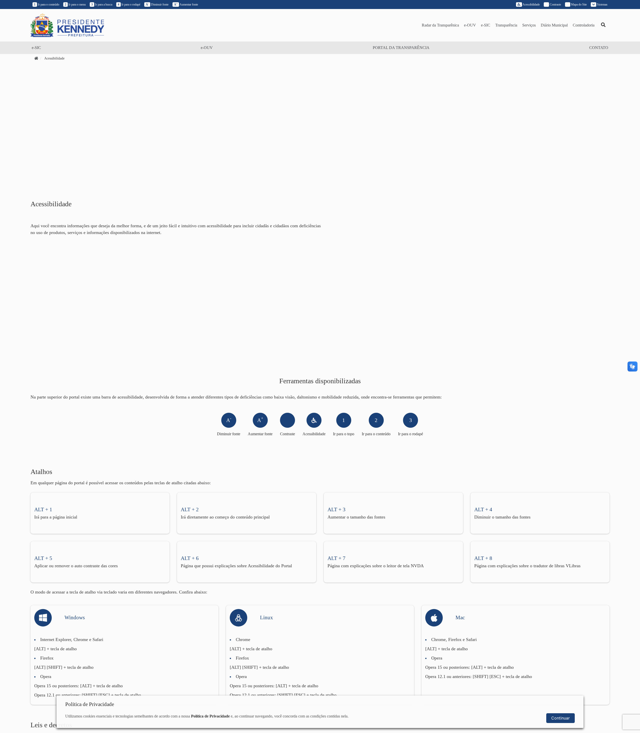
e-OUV (470, 25)
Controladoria (583, 25)
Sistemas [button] (602, 4)
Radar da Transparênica (440, 25)
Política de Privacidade (210, 716)
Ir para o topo (343, 426)
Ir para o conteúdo (46, 4)
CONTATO (598, 48)
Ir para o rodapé (129, 4)
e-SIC (485, 25)
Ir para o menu (75, 4)
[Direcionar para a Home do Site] (67, 25)
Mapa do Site (578, 4)
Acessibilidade (531, 4)
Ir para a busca (101, 4)
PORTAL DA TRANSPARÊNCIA (401, 48)
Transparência (506, 25)
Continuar (560, 718)
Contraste (287, 434)
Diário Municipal (554, 25)
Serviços (529, 25)
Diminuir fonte (157, 4)
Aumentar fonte (186, 4)
